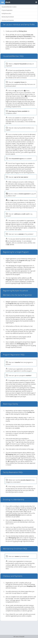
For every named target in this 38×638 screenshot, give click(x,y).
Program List (23, 260)
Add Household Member (26, 47)
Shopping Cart (10, 279)
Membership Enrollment (8, 17)
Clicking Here (22, 31)
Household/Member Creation (9, 7)
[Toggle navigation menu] (36, 2)
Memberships (17, 520)
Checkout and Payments (8, 20)
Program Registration (7, 10)
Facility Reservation (6, 13)
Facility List (31, 412)
